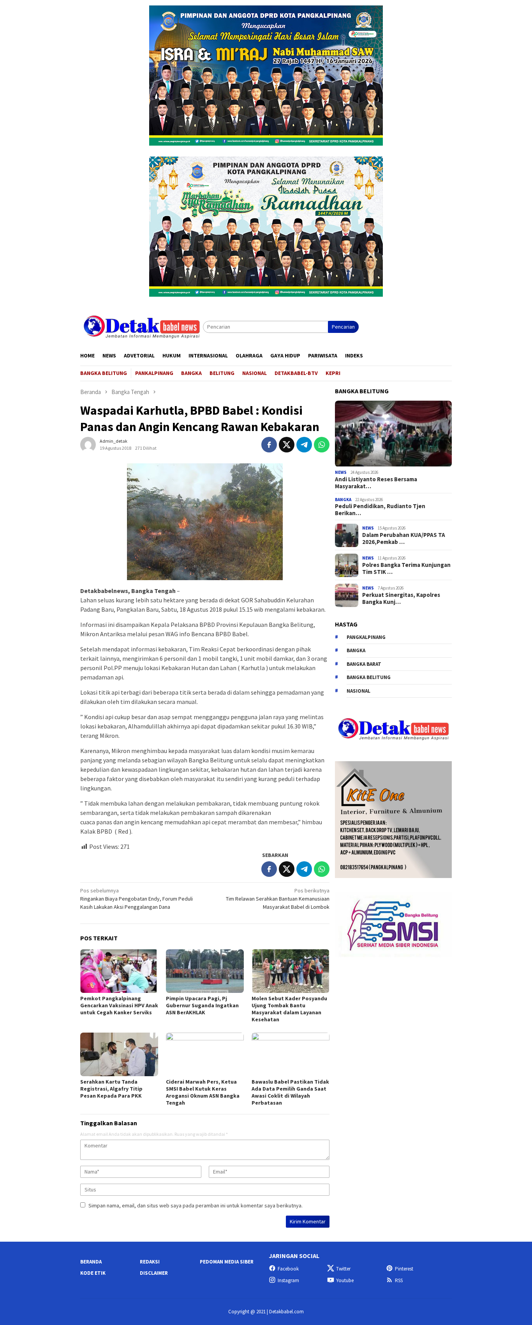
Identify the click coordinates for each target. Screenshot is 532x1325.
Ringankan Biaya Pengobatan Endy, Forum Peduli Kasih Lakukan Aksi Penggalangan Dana (136, 898)
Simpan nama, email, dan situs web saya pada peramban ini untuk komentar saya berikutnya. (195, 1205)
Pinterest (404, 1268)
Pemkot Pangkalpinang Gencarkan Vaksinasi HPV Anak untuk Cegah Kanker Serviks (119, 1005)
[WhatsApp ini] (321, 444)
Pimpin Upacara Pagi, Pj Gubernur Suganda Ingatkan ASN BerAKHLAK (202, 1005)
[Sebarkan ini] (269, 444)
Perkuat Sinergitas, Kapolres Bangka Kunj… (401, 598)
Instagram (288, 1280)
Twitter (343, 1268)
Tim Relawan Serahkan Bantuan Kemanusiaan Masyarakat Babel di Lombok (277, 898)
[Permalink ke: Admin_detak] (88, 444)
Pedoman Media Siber (227, 1261)
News (341, 472)
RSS (399, 1280)
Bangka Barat (364, 664)
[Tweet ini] (286, 444)
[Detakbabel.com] (141, 326)
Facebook (288, 1268)
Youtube (345, 1280)
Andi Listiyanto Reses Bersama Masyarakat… (376, 483)
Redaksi (150, 1261)
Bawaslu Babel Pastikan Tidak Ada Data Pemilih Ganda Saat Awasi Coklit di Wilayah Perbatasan (290, 1092)
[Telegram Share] (304, 444)
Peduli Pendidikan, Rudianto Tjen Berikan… (380, 510)
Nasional (358, 691)
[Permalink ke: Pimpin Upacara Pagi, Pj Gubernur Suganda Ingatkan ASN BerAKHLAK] (205, 971)
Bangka (343, 499)
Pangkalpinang (366, 637)
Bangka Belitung (369, 677)
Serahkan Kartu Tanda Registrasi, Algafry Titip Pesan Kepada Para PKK (111, 1088)
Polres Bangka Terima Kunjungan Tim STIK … (406, 568)
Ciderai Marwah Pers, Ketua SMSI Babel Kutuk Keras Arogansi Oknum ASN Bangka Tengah (203, 1092)
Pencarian (343, 326)
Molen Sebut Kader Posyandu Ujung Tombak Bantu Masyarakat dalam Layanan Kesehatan (289, 1009)
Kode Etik (93, 1273)
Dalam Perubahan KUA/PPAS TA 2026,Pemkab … (403, 538)
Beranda (91, 1261)
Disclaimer (154, 1273)
